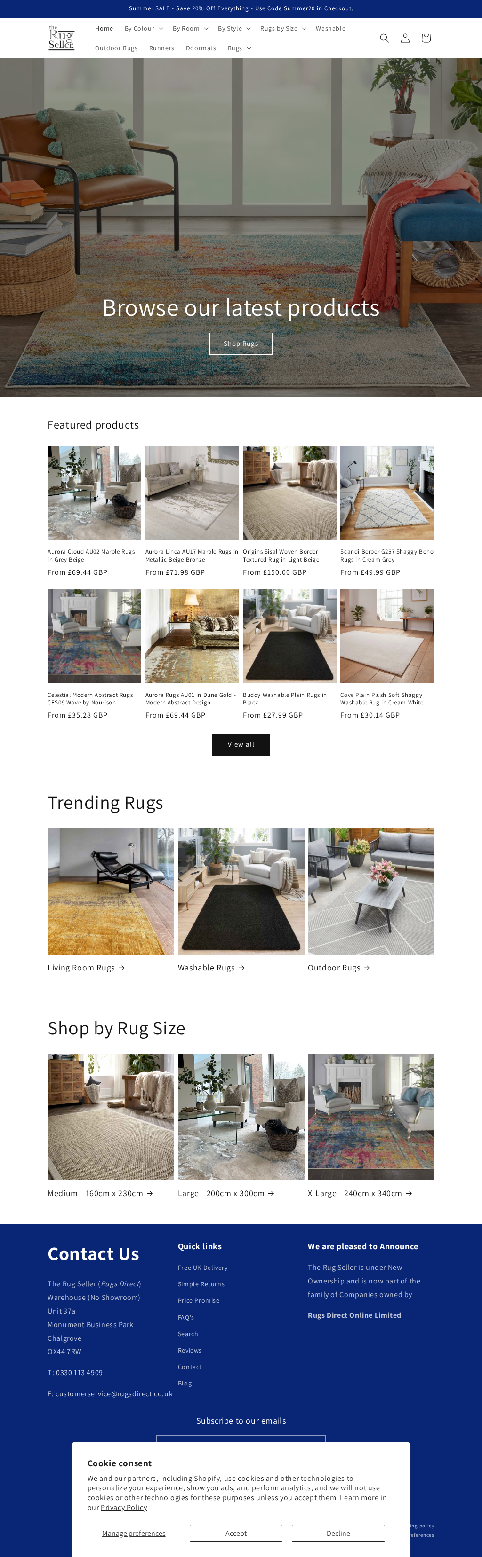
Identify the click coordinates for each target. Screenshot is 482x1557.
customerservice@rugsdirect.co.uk (114, 1394)
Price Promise (199, 1300)
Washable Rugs (206, 967)
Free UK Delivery (203, 1267)
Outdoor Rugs (334, 967)
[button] (143, 28)
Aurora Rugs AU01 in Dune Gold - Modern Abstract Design (190, 699)
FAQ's (186, 1317)
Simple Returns (201, 1284)
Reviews (190, 1350)
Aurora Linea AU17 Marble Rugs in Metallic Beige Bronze (192, 555)
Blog (185, 1383)
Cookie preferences (411, 1535)
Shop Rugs (241, 343)
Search (188, 1334)
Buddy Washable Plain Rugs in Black (285, 699)
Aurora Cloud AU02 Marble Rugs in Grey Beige (91, 555)
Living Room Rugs (81, 967)
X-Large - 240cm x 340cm (355, 1193)
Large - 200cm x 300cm (221, 1193)
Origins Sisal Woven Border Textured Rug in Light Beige (281, 555)
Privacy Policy (124, 1507)
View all (241, 744)
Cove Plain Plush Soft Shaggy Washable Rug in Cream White (381, 699)
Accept (236, 1533)
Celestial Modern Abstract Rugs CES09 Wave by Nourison (90, 699)
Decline (338, 1533)
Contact (190, 1366)
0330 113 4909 (79, 1372)
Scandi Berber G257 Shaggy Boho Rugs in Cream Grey (387, 555)
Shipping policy (414, 1525)
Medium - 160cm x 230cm (95, 1193)
